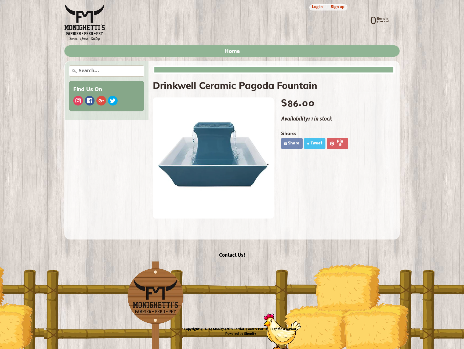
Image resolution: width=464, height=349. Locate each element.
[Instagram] (78, 101)
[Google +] (101, 101)
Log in (317, 7)
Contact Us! (232, 255)
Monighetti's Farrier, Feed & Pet (238, 329)
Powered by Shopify (240, 334)
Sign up (338, 7)
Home (232, 51)
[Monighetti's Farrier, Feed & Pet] (84, 22)
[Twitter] (113, 101)
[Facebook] (90, 101)
